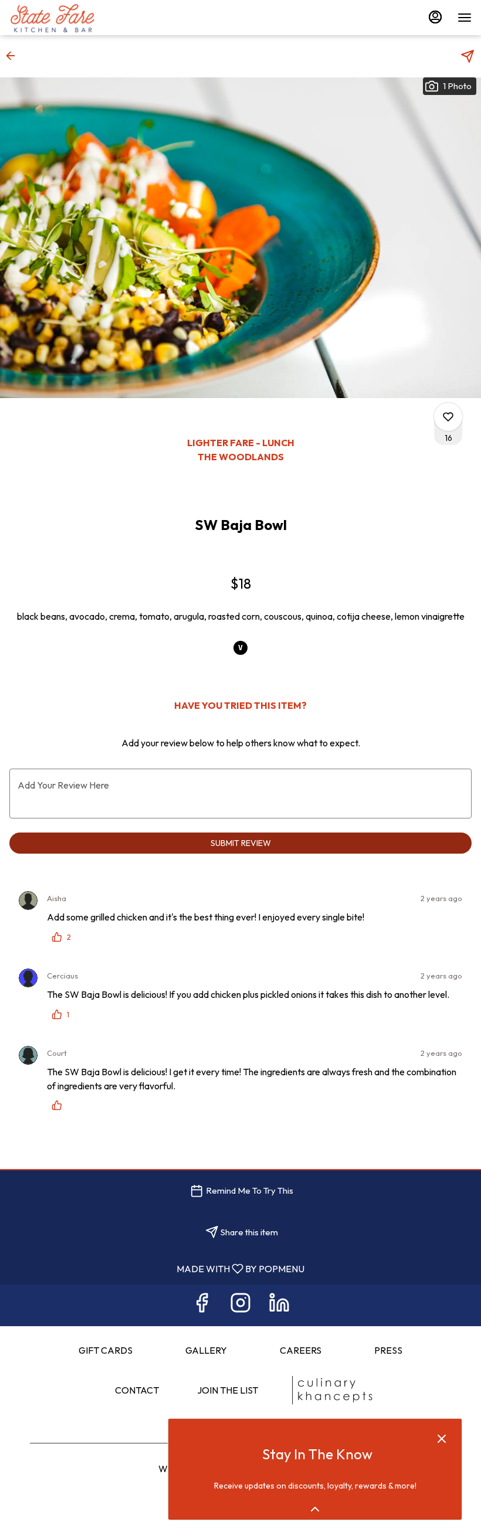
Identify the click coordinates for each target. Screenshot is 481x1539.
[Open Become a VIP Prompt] (315, 1509)
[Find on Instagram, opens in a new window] (240, 1305)
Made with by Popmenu (156, 1268)
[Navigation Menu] (464, 18)
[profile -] (435, 17)
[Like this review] (60, 1105)
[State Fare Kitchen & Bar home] (62, 17)
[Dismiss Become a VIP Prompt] (442, 1439)
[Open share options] (467, 56)
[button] (14, 56)
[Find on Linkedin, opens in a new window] (279, 1305)
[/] (331, 1390)
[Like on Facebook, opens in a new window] (201, 1305)
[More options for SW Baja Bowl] (448, 417)
